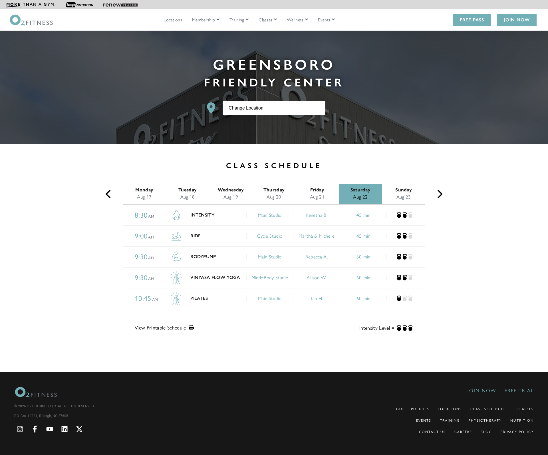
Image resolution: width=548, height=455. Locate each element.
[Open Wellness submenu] (306, 20)
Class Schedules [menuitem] (489, 409)
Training (236, 20)
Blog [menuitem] (486, 432)
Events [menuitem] (423, 420)
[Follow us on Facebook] (35, 429)
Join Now (517, 20)
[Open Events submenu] (333, 20)
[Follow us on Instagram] (20, 429)
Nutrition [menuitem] (522, 420)
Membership (203, 20)
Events (324, 20)
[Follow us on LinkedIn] (64, 429)
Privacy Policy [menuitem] (517, 432)
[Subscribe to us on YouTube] (49, 429)
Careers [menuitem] (463, 432)
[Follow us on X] (79, 429)
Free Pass (472, 20)
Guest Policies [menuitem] (412, 409)
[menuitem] (31, 5)
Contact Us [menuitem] (432, 432)
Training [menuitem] (450, 420)
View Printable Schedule (161, 328)
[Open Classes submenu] (275, 20)
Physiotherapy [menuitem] (485, 420)
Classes (265, 20)
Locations (173, 20)
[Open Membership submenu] (218, 20)
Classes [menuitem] (525, 409)
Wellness (295, 20)
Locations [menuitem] (450, 409)
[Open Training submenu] (247, 20)
